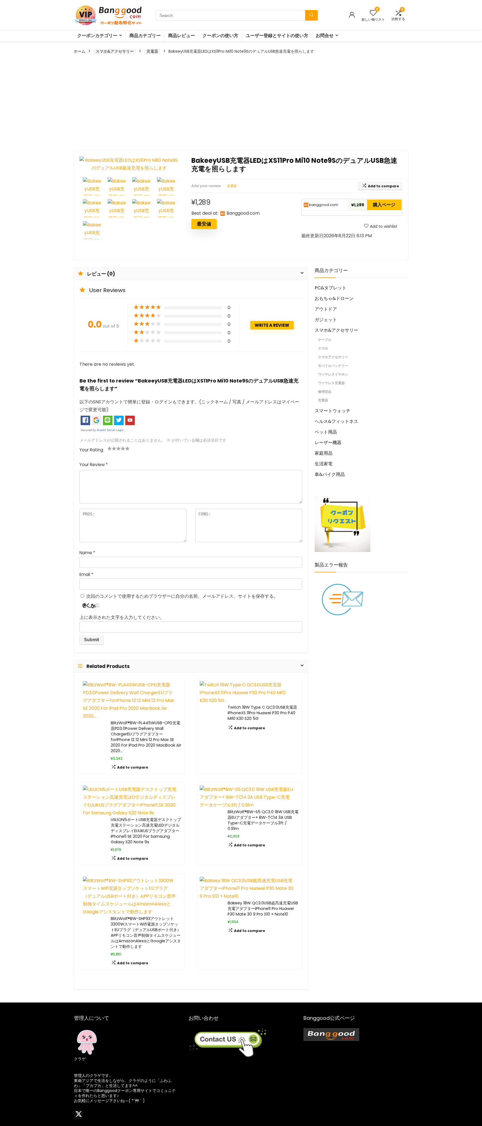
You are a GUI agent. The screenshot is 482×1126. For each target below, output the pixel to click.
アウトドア (326, 309)
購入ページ (384, 205)
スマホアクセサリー (333, 357)
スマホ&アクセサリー (115, 51)
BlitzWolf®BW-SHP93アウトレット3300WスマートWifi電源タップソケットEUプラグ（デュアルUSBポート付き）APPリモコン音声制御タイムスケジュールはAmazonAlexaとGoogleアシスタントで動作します (146, 932)
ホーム (79, 51)
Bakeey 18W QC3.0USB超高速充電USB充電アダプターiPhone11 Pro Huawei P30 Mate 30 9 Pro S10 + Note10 (263, 908)
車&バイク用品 (330, 474)
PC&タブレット (330, 288)
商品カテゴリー (145, 35)
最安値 (204, 224)
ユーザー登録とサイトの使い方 (277, 35)
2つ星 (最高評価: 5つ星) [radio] (111, 448)
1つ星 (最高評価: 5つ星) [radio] (109, 448)
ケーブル (324, 339)
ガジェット (326, 319)
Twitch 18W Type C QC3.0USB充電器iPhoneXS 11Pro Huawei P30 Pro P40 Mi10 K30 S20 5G (262, 712)
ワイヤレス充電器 (331, 383)
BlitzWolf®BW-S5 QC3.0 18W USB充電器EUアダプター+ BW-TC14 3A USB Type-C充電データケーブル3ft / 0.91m (263, 820)
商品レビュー (181, 35)
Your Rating (91, 450)
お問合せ (325, 35)
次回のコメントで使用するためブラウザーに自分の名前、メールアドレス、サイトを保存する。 (182, 596)
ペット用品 (326, 432)
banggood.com (323, 204)
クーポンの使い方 (220, 35)
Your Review (93, 465)
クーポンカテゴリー (97, 35)
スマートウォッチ (332, 411)
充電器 (152, 51)
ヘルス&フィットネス (336, 421)
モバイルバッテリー (333, 365)
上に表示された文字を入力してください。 (121, 617)
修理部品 (324, 391)
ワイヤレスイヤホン (333, 374)
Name (87, 553)
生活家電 (323, 464)
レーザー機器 (328, 442)
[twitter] (78, 1114)
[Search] (311, 15)
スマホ (323, 348)
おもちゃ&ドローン (334, 298)
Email (86, 574)
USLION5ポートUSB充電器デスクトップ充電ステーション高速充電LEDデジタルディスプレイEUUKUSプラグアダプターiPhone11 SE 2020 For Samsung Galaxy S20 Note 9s (146, 831)
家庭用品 (323, 453)
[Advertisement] (241, 103)
